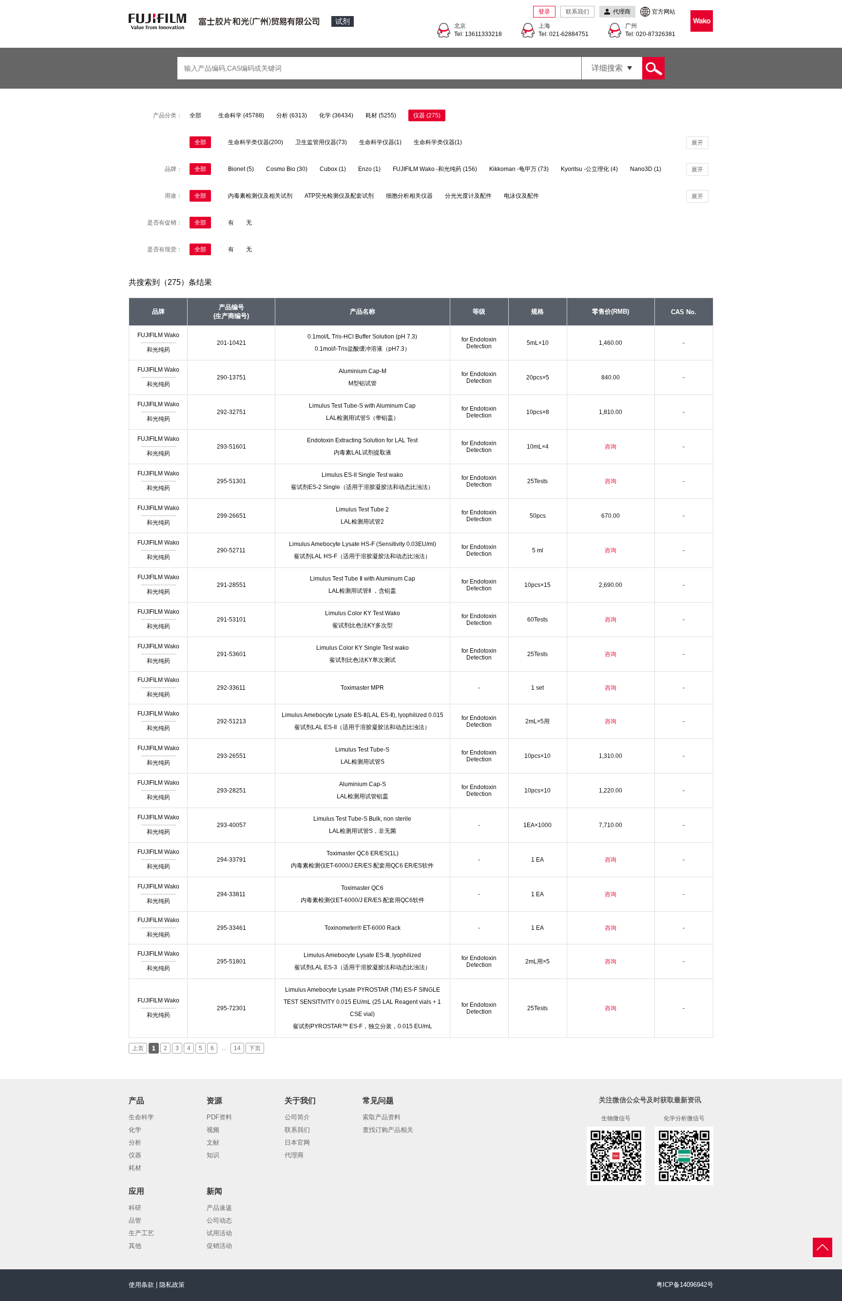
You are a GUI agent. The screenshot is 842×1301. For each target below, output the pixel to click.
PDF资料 (219, 1117)
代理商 (294, 1155)
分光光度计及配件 (468, 195)
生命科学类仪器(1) (438, 142)
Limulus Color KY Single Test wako (362, 647)
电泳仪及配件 (521, 195)
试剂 (342, 21)
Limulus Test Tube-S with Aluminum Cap (362, 405)
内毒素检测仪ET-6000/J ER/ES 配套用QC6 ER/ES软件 (362, 865)
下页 (255, 1048)
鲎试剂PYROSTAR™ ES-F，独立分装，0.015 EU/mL (362, 1026)
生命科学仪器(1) (380, 142)
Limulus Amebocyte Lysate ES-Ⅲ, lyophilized (362, 955)
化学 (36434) (336, 115)
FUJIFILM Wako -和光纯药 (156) (435, 169)
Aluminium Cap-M (362, 371)
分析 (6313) (291, 115)
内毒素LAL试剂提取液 (362, 452)
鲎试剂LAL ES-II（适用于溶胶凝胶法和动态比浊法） (362, 727)
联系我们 (577, 11)
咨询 (610, 446)
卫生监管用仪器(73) (321, 142)
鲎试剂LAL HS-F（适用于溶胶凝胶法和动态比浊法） (362, 556)
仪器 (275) (426, 115)
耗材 (135, 1167)
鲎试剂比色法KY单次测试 (362, 660)
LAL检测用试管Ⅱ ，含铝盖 (362, 590)
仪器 (135, 1155)
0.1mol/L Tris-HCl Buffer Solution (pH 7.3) (362, 336)
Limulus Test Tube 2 (362, 509)
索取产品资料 (382, 1117)
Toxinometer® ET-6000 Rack (363, 927)
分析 (135, 1142)
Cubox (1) (333, 169)
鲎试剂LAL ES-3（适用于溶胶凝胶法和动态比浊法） (362, 967)
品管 (135, 1220)
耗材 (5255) (380, 115)
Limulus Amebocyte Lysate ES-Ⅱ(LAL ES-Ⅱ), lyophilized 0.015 (362, 715)
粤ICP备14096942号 (684, 1284)
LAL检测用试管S (362, 761)
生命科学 (141, 1117)
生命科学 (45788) (241, 115)
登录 (544, 11)
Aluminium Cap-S (362, 784)
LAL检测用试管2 (362, 521)
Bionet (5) (241, 169)
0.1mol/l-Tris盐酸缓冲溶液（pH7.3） (362, 348)
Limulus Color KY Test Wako (362, 613)
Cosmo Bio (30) (286, 169)
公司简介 (297, 1117)
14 (237, 1048)
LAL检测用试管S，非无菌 (362, 831)
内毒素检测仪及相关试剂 (260, 195)
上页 (138, 1048)
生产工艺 (141, 1233)
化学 (135, 1129)
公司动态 (219, 1220)
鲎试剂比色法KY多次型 (362, 625)
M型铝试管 (362, 383)
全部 (195, 115)
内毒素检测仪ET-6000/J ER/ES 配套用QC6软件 (362, 900)
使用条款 (141, 1284)
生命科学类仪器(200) (255, 142)
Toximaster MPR (362, 687)
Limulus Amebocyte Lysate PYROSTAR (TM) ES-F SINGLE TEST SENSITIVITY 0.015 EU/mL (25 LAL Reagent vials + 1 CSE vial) (362, 1002)
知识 (213, 1155)
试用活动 (219, 1233)
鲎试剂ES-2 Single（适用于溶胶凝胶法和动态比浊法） (362, 487)
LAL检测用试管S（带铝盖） (362, 418)
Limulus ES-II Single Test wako (362, 474)
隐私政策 (172, 1284)
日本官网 (297, 1142)
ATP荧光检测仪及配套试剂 (339, 195)
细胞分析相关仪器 (409, 195)
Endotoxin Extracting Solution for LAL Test (362, 440)
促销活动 (219, 1245)
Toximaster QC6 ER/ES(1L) (362, 853)
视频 (213, 1129)
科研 (135, 1207)
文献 (213, 1142)
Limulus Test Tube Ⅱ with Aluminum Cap (362, 578)
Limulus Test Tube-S (362, 749)
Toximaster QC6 (362, 888)
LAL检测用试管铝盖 (362, 796)
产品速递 (219, 1207)
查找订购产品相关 (388, 1129)
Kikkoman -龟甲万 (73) (519, 169)
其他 (135, 1245)
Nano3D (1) (645, 169)
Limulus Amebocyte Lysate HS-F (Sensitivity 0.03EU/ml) (362, 544)
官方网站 (663, 11)
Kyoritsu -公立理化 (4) (589, 169)
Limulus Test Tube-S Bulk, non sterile (362, 818)
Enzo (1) (369, 169)
